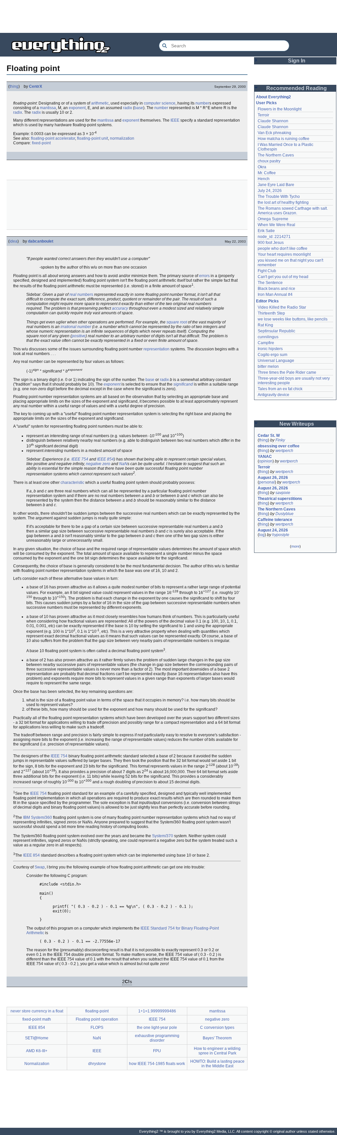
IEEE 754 (79, 459)
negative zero (98, 463)
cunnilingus (268, 337)
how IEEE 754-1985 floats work (157, 1063)
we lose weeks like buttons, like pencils (292, 319)
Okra (262, 167)
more (295, 546)
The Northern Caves (276, 155)
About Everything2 (273, 97)
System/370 (162, 836)
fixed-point (41, 143)
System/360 (41, 817)
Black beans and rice (276, 288)
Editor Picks (267, 301)
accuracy (120, 308)
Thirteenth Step (271, 313)
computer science (159, 103)
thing (14, 86)
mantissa (48, 108)
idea (13, 241)
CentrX (35, 86)
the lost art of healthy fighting (283, 202)
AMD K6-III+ (36, 1051)
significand (183, 384)
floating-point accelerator (53, 138)
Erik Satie (266, 230)
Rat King (265, 325)
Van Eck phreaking (274, 132)
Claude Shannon (273, 121)
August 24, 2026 (273, 530)
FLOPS (97, 1027)
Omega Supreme (273, 219)
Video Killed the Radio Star (282, 307)
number (202, 103)
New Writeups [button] (296, 424)
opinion (265, 461)
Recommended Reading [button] (296, 88)
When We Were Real (276, 225)
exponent (77, 108)
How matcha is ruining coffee (283, 138)
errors (204, 275)
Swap (40, 867)
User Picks (266, 103)
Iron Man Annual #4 (275, 294)
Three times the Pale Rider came (287, 372)
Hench (264, 179)
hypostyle (280, 534)
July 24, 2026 (270, 190)
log (262, 534)
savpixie (282, 492)
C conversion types (217, 1027)
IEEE (174, 120)
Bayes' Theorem (217, 1038)
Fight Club (267, 271)
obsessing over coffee (278, 446)
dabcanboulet (40, 241)
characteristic (72, 482)
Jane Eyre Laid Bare (276, 184)
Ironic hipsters (270, 348)
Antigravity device (273, 394)
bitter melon (268, 366)
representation (156, 349)
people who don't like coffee (282, 248)
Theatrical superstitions (280, 498)
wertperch (284, 450)
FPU (157, 1051)
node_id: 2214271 (274, 236)
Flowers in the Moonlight (279, 109)
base (138, 108)
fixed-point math (36, 1019)
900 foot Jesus (271, 242)
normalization (122, 138)
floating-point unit (92, 138)
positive (79, 336)
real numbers (81, 294)
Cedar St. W (269, 435)
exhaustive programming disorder (157, 1038)
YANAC (265, 456)
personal (267, 482)
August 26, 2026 (273, 477)
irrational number (76, 326)
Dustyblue (284, 513)
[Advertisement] (168, 16)
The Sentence (270, 282)
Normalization (36, 1063)
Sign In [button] (296, 60)
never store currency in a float (37, 1011)
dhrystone (97, 1063)
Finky (280, 440)
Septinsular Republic (276, 331)
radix (127, 108)
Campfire (266, 343)
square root (177, 322)
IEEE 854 (105, 459)
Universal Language (276, 360)
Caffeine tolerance (275, 519)
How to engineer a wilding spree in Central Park (217, 1050)
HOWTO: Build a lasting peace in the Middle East (217, 1063)
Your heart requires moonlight (284, 254)
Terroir (263, 115)
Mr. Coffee (267, 173)
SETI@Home (36, 1038)
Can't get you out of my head (283, 276)
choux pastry (269, 161)
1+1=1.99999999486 (157, 1011)
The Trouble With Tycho (279, 196)
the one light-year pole (157, 1027)
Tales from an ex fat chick (280, 389)
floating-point (97, 1011)
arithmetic (100, 103)
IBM (26, 817)
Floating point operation (97, 1019)
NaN (123, 463)
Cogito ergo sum (272, 354)
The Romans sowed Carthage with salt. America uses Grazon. (293, 210)
